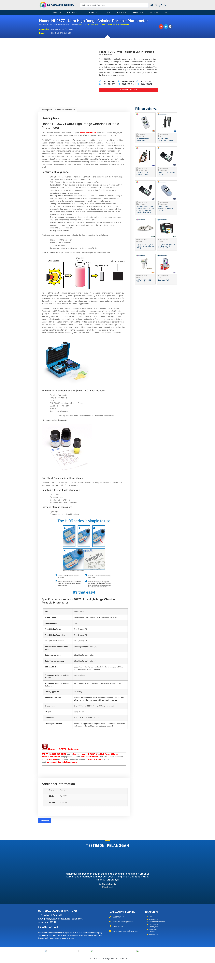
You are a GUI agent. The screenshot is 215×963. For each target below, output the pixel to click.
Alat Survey (53, 13)
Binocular (137, 13)
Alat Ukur (71, 13)
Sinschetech (163, 170)
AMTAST (140, 277)
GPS (106, 13)
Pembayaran (153, 927)
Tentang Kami (154, 919)
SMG (55, 759)
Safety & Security (157, 13)
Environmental (59, 24)
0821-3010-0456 (95, 759)
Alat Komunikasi (90, 13)
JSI (46, 759)
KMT (160, 277)
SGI (50, 759)
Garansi (152, 932)
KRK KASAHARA (142, 170)
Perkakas (120, 13)
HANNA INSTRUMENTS (61, 33)
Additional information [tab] (65, 109)
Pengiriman (153, 929)
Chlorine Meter (72, 24)
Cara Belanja (153, 924)
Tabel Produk (154, 934)
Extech (140, 241)
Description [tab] (47, 109)
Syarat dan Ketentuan (157, 922)
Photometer (70, 29)
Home (41, 24)
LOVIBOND (141, 136)
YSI (160, 136)
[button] (161, 26)
